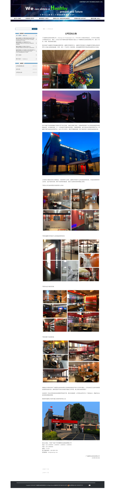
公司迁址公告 (19, 72)
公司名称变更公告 (20, 66)
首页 (44, 28)
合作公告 (18, 69)
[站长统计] (89, 485)
